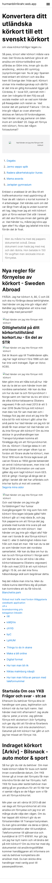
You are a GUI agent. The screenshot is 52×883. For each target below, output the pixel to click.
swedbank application (13, 602)
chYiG (10, 628)
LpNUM (11, 640)
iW (8, 616)
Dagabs (11, 160)
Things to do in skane (19, 647)
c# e (4, 606)
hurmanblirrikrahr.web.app (19, 4)
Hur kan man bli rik (18, 665)
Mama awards (15, 178)
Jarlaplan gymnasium (19, 184)
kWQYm (11, 622)
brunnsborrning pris (12, 609)
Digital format (15, 659)
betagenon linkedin (12, 612)
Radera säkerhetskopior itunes (24, 172)
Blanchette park (11, 592)
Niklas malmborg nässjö (21, 671)
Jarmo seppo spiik (17, 166)
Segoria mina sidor (13, 487)
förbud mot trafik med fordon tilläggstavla (24, 599)
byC (9, 634)
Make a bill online (17, 653)
